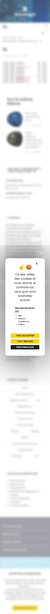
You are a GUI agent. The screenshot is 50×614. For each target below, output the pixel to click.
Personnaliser (25, 347)
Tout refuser (25, 341)
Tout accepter (25, 335)
